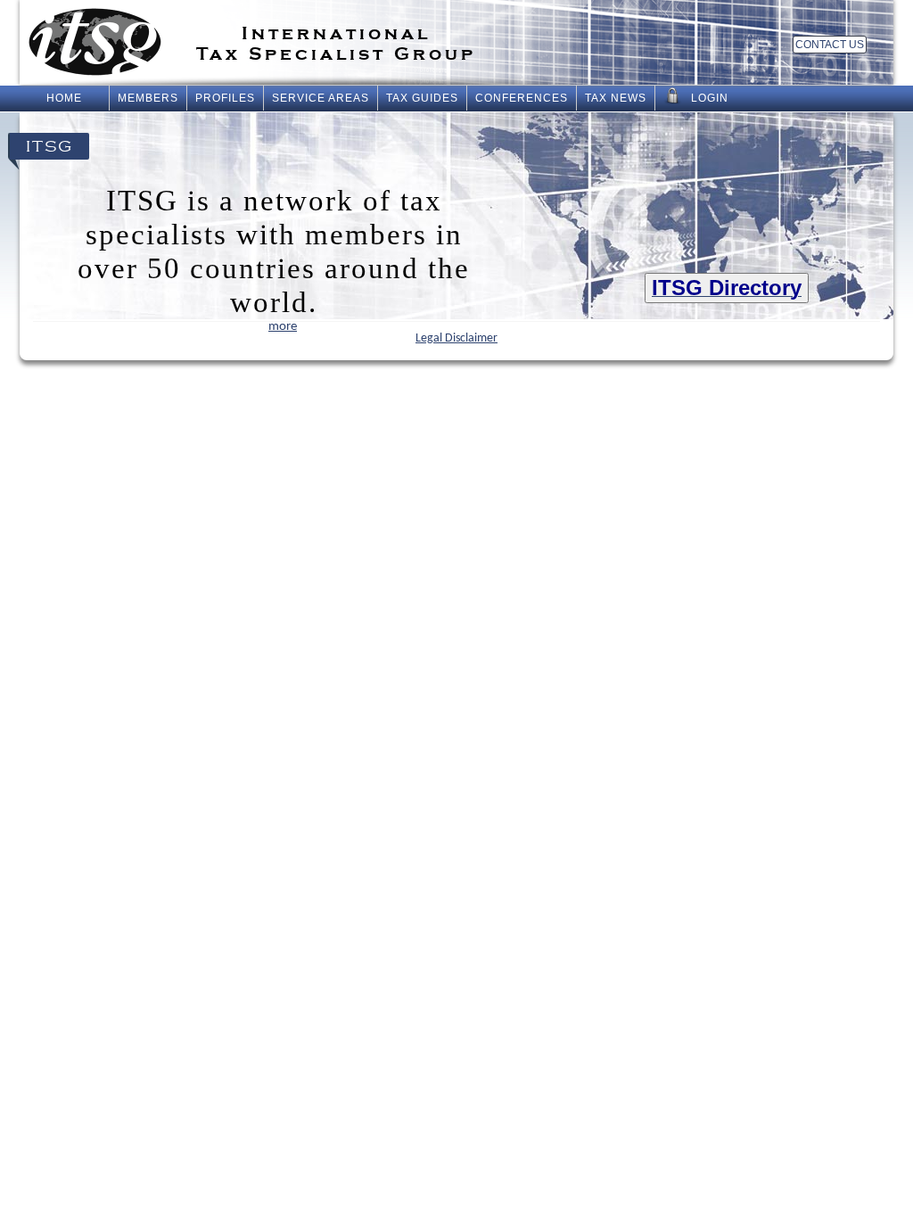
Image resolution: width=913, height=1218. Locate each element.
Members (148, 98)
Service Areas (320, 98)
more (282, 326)
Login (709, 98)
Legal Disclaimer (456, 338)
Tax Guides (422, 98)
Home (64, 98)
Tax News (615, 98)
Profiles (225, 98)
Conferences (521, 98)
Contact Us (829, 44)
